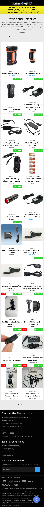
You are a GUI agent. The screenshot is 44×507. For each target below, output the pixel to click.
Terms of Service (8, 452)
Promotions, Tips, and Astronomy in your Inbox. (20, 465)
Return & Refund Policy (11, 446)
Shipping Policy (8, 449)
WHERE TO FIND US (9, 420)
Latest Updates (7, 455)
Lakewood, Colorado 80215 (12, 427)
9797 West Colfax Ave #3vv (12, 424)
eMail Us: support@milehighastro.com (17, 436)
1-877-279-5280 (8, 433)
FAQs (3, 430)
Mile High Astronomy (13, 477)
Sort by (22, 33)
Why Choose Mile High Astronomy (15, 417)
